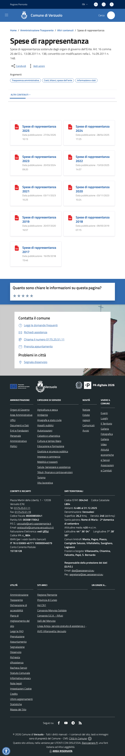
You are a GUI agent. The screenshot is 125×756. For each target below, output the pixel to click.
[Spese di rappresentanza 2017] (16, 248)
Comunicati (89, 425)
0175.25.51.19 (23, 512)
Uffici (12, 420)
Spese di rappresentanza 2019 (39, 219)
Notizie (86, 410)
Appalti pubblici (45, 425)
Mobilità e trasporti (47, 462)
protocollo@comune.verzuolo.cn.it (35, 527)
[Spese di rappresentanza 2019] (16, 217)
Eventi (104, 413)
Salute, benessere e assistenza (53, 467)
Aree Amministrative (21, 415)
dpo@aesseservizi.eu (83, 570)
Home (13, 30)
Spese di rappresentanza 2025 (39, 128)
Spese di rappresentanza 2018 (93, 219)
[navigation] (6, 15)
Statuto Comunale (20, 673)
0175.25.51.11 (22, 508)
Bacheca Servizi (18, 668)
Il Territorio (106, 423)
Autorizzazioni (44, 430)
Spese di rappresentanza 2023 (39, 158)
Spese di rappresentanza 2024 (93, 128)
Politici (13, 446)
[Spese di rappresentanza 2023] (16, 157)
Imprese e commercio (48, 457)
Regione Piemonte (18, 4)
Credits (14, 694)
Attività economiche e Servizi (107, 455)
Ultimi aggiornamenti (21, 699)
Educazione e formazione (50, 446)
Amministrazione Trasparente (37, 30)
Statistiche (16, 704)
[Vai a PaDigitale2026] (95, 385)
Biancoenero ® (90, 743)
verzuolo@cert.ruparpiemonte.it (34, 524)
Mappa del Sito (18, 709)
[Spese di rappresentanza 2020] (70, 187)
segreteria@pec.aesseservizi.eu (86, 574)
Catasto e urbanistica (48, 436)
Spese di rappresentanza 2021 (39, 189)
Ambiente (42, 415)
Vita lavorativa (45, 483)
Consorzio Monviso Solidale (52, 610)
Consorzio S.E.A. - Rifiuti (50, 616)
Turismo (41, 477)
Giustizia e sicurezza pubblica (52, 451)
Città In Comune (78, 738)
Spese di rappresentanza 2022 (93, 158)
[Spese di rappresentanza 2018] (70, 217)
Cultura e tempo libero (49, 441)
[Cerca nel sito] (111, 15)
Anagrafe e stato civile (49, 420)
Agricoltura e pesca (47, 410)
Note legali (16, 683)
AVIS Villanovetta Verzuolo (51, 631)
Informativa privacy (20, 678)
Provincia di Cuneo (47, 600)
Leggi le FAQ (17, 631)
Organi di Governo (19, 410)
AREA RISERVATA (62, 751)
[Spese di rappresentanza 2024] (70, 126)
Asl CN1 (41, 605)
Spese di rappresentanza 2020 (93, 189)
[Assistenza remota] (90, 738)
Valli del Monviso (46, 621)
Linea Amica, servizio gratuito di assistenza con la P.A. (66, 626)
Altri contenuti (65, 30)
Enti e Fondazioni (19, 430)
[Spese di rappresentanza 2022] (70, 157)
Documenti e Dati (19, 425)
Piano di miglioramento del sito (20, 621)
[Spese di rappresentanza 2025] (16, 126)
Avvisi (86, 430)
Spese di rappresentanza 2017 (39, 249)
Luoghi (104, 418)
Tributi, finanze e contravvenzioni (55, 472)
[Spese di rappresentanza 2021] (16, 187)
